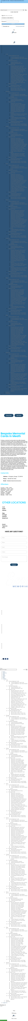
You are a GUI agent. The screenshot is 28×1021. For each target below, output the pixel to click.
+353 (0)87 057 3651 (5, 0)
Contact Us (5, 630)
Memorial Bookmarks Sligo (16, 324)
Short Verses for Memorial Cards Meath (17, 304)
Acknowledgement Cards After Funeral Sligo (18, 320)
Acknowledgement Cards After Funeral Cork (18, 59)
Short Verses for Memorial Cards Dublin (17, 152)
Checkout (5, 644)
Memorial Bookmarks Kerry (17, 171)
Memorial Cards (11, 64)
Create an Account (8, 15)
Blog (4, 632)
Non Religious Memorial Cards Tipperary (17, 372)
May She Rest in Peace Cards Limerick (19, 276)
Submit (14, 565)
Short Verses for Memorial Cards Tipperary (17, 380)
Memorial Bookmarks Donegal (17, 100)
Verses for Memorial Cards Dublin (18, 155)
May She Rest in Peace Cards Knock (18, 237)
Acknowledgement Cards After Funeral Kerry (18, 168)
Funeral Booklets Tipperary (16, 361)
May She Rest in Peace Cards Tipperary (16, 390)
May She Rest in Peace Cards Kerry (18, 198)
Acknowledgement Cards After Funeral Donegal (18, 96)
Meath (7, 277)
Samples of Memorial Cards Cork (18, 82)
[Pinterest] (5, 659)
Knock (7, 199)
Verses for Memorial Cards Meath (18, 307)
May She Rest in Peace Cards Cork (18, 90)
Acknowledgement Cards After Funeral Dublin (18, 131)
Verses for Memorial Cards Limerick (18, 270)
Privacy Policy (6, 648)
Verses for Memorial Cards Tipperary (18, 383)
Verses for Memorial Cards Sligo (17, 344)
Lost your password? (20, 26)
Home (4, 624)
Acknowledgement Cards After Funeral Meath (18, 283)
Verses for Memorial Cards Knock (18, 230)
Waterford (8, 393)
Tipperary (8, 352)
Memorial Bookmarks (12, 60)
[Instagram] (7, 659)
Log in (13, 23)
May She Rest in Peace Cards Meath (18, 314)
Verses (4, 628)
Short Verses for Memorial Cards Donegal (17, 116)
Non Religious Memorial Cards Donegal (17, 112)
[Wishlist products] (14, 30)
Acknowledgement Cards (13, 55)
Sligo (7, 315)
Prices (4, 629)
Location (4, 631)
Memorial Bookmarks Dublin (17, 135)
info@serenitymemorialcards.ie (17, 0)
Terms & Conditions (7, 646)
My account (5, 643)
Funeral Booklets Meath (16, 287)
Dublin (7, 126)
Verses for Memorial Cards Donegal (18, 118)
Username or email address (7, 17)
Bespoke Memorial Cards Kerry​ (17, 190)
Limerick (8, 238)
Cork (7, 54)
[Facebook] (3, 659)
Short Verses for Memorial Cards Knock (17, 227)
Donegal (7, 91)
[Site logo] (6, 8)
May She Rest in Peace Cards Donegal (19, 125)
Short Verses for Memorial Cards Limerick (17, 266)
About (4, 625)
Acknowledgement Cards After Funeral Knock (18, 204)
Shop (4, 627)
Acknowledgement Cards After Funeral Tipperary (18, 357)
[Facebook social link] (1, 2)
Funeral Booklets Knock (16, 207)
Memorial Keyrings (12, 83)
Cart (3, 645)
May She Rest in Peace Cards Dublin (18, 162)
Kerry (7, 163)
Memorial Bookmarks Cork (16, 63)
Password (4, 21)
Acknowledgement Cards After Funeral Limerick (18, 243)
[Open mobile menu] (14, 35)
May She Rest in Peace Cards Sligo (18, 351)
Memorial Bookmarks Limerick (17, 247)
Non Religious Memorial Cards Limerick (17, 261)
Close (1, 668)
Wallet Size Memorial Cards (14, 86)
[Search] (25, 10)
